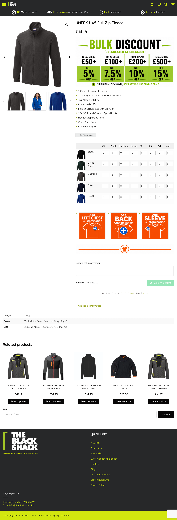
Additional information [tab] (89, 305)
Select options (18, 401)
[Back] (123, 226)
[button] (66, 24)
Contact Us (96, 448)
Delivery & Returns (100, 479)
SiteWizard (64, 515)
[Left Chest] (92, 226)
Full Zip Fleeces (127, 293)
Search (6, 409)
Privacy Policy (98, 485)
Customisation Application (104, 458)
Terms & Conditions (100, 474)
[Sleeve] (155, 226)
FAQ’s (93, 469)
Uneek (145, 293)
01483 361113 (29, 502)
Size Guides (96, 453)
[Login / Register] (151, 4)
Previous (5, 57)
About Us (95, 443)
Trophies (95, 464)
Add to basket (162, 283)
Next (69, 57)
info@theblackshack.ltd (21, 505)
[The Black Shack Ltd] (12, 4)
